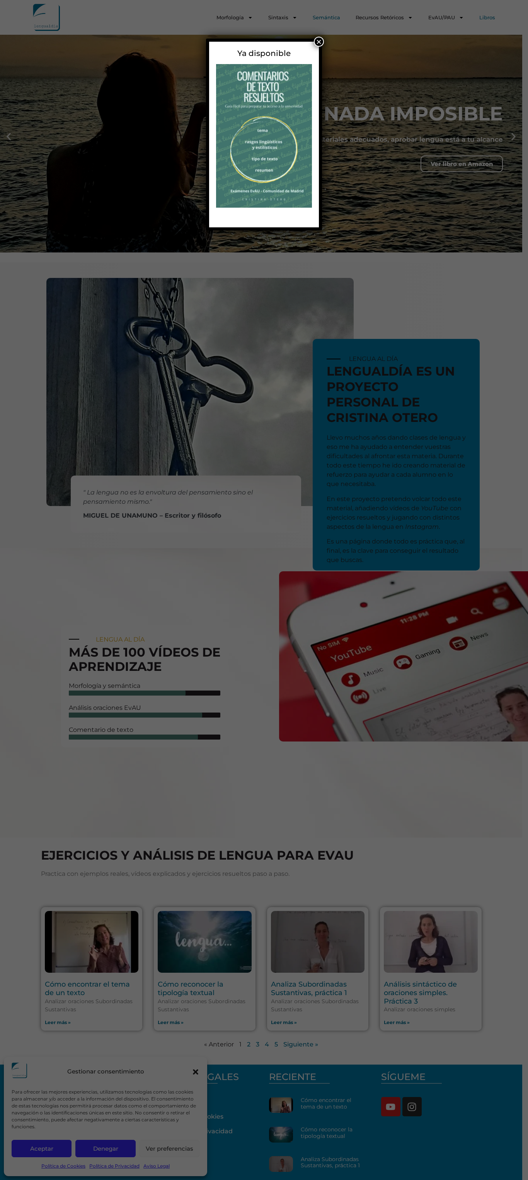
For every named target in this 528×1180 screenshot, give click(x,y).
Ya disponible (264, 53)
